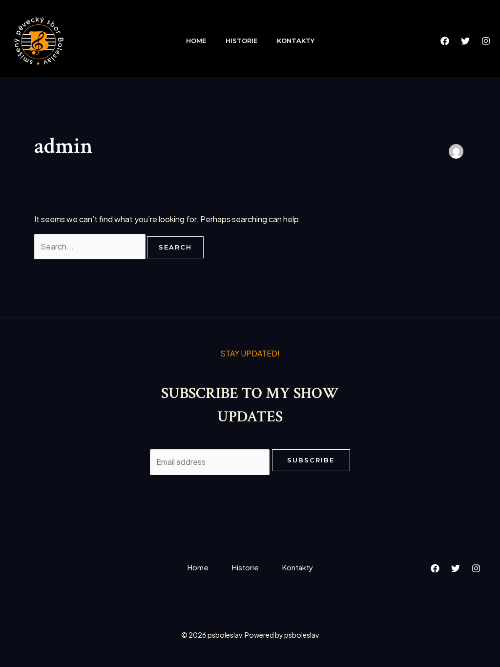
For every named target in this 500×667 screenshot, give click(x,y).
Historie (241, 40)
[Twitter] (465, 41)
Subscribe (310, 460)
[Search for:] (90, 246)
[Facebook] (444, 41)
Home (196, 40)
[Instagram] (485, 41)
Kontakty (295, 40)
